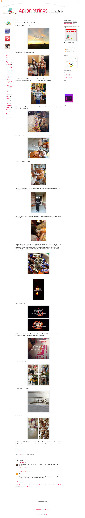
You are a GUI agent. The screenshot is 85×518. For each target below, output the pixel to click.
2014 (7, 61)
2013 (7, 109)
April (8, 102)
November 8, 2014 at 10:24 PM (24, 479)
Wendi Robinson (69, 77)
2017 (7, 55)
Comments (68, 51)
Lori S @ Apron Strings (23, 471)
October (8, 90)
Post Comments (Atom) (25, 486)
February (9, 105)
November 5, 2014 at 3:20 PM (24, 467)
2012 (7, 111)
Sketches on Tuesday (9, 77)
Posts (67, 49)
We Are (8, 69)
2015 (7, 59)
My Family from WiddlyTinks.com (42, 509)
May (8, 100)
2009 (7, 116)
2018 (7, 54)
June (8, 98)
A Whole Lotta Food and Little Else (10, 72)
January (8, 107)
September (9, 91)
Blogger (47, 514)
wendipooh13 (21, 462)
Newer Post (18, 484)
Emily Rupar (68, 74)
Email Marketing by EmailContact (69, 23)
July (8, 96)
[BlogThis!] (29, 454)
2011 (7, 113)
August (8, 94)
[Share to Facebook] (32, 454)
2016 (7, 57)
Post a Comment (20, 481)
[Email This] (28, 454)
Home (39, 484)
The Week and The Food (9, 66)
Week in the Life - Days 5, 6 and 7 (9, 86)
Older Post (59, 484)
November (9, 64)
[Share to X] (30, 454)
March (8, 103)
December (9, 62)
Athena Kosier (68, 72)
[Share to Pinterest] (33, 454)
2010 (7, 115)
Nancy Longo (68, 75)
